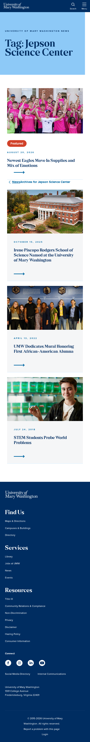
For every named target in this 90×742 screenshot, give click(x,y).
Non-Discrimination (16, 613)
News (8, 570)
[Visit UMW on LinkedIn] (31, 665)
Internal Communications (52, 674)
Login (45, 734)
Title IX (9, 599)
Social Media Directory (17, 674)
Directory (10, 535)
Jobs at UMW (12, 563)
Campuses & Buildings (18, 528)
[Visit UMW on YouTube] (42, 665)
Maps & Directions (15, 521)
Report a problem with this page (42, 729)
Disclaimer (11, 627)
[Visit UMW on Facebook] (8, 665)
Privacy (9, 620)
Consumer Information (17, 641)
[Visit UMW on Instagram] (19, 665)
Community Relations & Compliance (25, 606)
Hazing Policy (12, 634)
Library (9, 556)
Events (9, 577)
